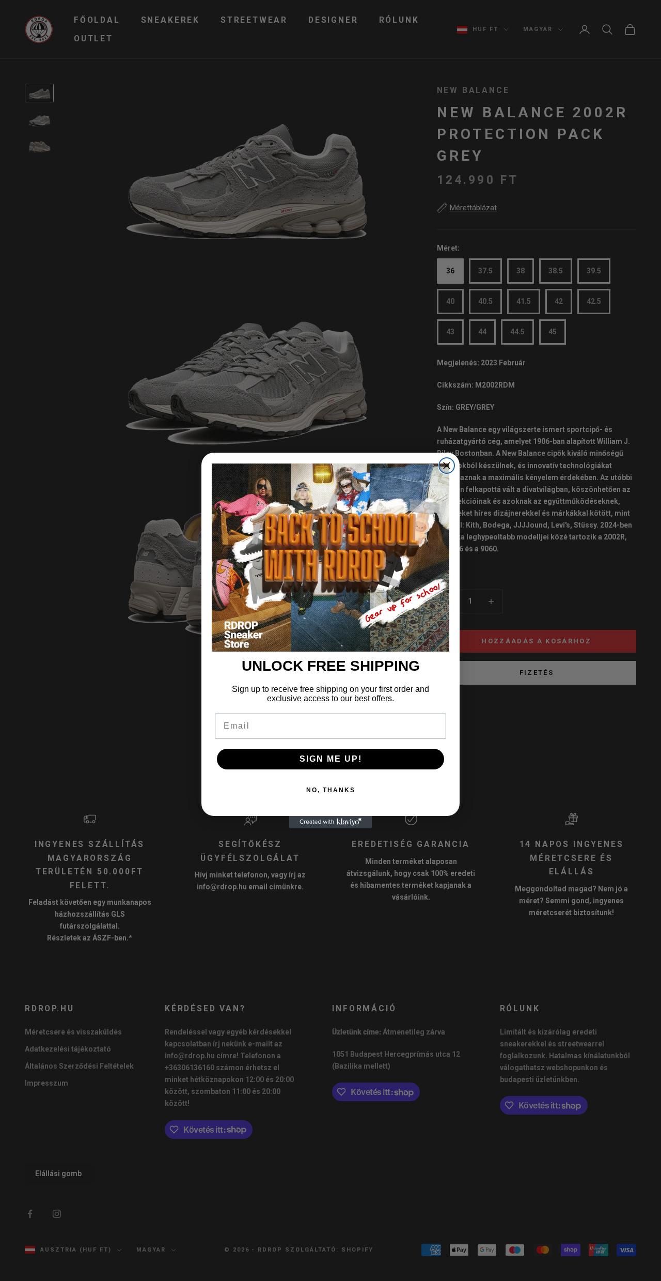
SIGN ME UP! (331, 758)
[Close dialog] (446, 465)
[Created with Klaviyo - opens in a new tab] (330, 822)
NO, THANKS (330, 790)
